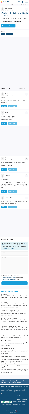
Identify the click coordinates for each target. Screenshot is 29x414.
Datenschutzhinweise (9, 279)
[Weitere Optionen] (26, 9)
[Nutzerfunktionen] (22, 2)
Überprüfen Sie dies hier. (22, 399)
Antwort (4, 257)
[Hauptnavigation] (26, 2)
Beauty (3, 34)
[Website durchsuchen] (19, 2)
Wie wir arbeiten (16, 382)
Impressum (7, 408)
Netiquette (21, 381)
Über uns (3, 382)
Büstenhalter (16, 5)
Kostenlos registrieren (8, 248)
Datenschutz (14, 408)
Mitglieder (15, 381)
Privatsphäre (21, 408)
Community (8, 381)
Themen (7, 5)
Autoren (9, 382)
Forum (2, 5)
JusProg (23, 404)
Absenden (14, 283)
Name (3, 252)
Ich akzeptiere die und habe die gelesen (13, 277)
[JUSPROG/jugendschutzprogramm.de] (6, 402)
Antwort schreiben (8, 26)
